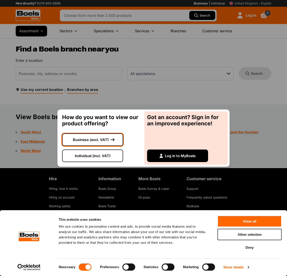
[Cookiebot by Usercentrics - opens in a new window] (29, 267)
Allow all (249, 221)
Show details (233, 267)
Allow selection (250, 234)
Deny (250, 247)
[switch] (128, 267)
